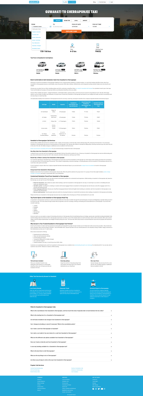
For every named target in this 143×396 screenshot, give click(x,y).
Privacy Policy (40, 386)
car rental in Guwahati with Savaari (84, 88)
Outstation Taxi (65, 381)
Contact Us (95, 379)
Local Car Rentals (66, 379)
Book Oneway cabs (35, 371)
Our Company (75, 371)
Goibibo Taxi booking (66, 392)
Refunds (39, 390)
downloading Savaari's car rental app (83, 245)
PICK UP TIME (97, 24)
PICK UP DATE (76, 24)
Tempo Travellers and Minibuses (69, 388)
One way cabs (65, 383)
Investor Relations (41, 381)
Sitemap (94, 383)
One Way (58, 20)
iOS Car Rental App (35, 370)
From (33, 24)
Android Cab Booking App (37, 368)
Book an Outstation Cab (77, 368)
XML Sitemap (95, 384)
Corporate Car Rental (66, 384)
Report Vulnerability (97, 386)
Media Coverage (40, 383)
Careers (39, 384)
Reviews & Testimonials (77, 370)
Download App (102, 2)
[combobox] (102, 26)
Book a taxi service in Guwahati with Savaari (41, 148)
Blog (94, 2)
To (54, 24)
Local (76, 20)
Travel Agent (95, 381)
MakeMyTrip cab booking (67, 390)
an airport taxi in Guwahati (87, 165)
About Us (39, 379)
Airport (85, 20)
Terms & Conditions (41, 388)
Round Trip (67, 20)
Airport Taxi (64, 386)
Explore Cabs (71, 31)
